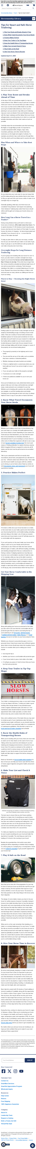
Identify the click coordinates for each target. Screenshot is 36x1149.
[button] (33, 8)
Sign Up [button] (30, 1060)
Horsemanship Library (6, 13)
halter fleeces (21, 635)
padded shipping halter (9, 635)
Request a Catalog (7, 1118)
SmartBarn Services (7, 1083)
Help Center (5, 1096)
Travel (15, 13)
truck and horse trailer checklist (11, 728)
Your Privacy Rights (23, 1138)
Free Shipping (5, 1101)
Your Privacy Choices (8, 1140)
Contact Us (4, 1081)
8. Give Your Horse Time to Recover (14, 51)
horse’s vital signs (6, 1023)
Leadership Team (6, 1115)
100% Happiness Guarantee (10, 1104)
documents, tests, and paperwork (14, 466)
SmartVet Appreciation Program (11, 1086)
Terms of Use (4, 1138)
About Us (4, 1112)
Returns (3, 1098)
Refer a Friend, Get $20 (8, 1121)
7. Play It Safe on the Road (11, 49)
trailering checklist (11, 848)
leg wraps (17, 633)
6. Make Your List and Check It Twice (14, 46)
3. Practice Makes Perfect (11, 37)
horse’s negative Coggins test (15, 443)
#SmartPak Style (6, 1124)
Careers (31, 1140)
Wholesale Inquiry (7, 1089)
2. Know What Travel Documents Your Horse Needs (19, 35)
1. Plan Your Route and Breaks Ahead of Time (17, 32)
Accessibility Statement (21, 1140)
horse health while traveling (23, 759)
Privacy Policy (12, 1138)
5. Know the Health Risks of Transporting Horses (18, 43)
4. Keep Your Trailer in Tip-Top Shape (14, 40)
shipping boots (25, 633)
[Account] (8, 5)
